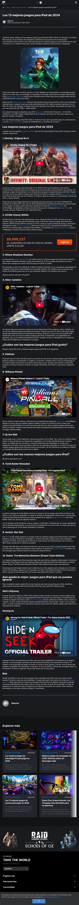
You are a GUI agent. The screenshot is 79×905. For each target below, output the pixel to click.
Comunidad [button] (9, 887)
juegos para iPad (28, 131)
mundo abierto (59, 549)
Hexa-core (39, 112)
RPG (7, 537)
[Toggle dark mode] (39, 2)
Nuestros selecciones (18, 7)
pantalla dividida (56, 206)
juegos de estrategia (61, 228)
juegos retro (61, 421)
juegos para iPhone (14, 96)
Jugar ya (64, 242)
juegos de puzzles (21, 259)
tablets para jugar (20, 102)
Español (8, 869)
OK (39, 901)
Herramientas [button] (10, 881)
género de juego (36, 600)
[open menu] (75, 2)
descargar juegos (69, 194)
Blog (7, 7)
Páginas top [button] (9, 876)
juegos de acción (59, 517)
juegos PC (64, 208)
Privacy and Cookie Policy (52, 897)
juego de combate (24, 226)
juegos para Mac (15, 122)
